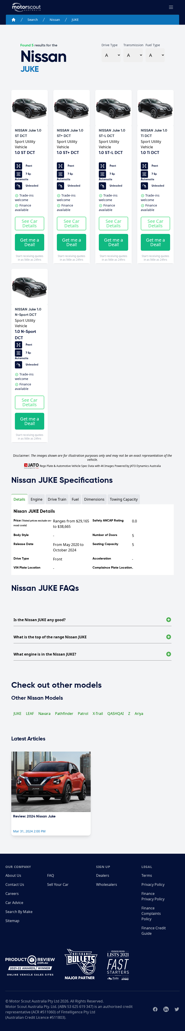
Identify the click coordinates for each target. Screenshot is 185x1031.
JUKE (75, 19)
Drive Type (110, 45)
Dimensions (94, 499)
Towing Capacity (124, 499)
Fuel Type (153, 45)
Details (19, 499)
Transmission (133, 45)
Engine (36, 499)
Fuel (75, 499)
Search (33, 19)
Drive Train (57, 499)
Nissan (55, 19)
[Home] (13, 19)
